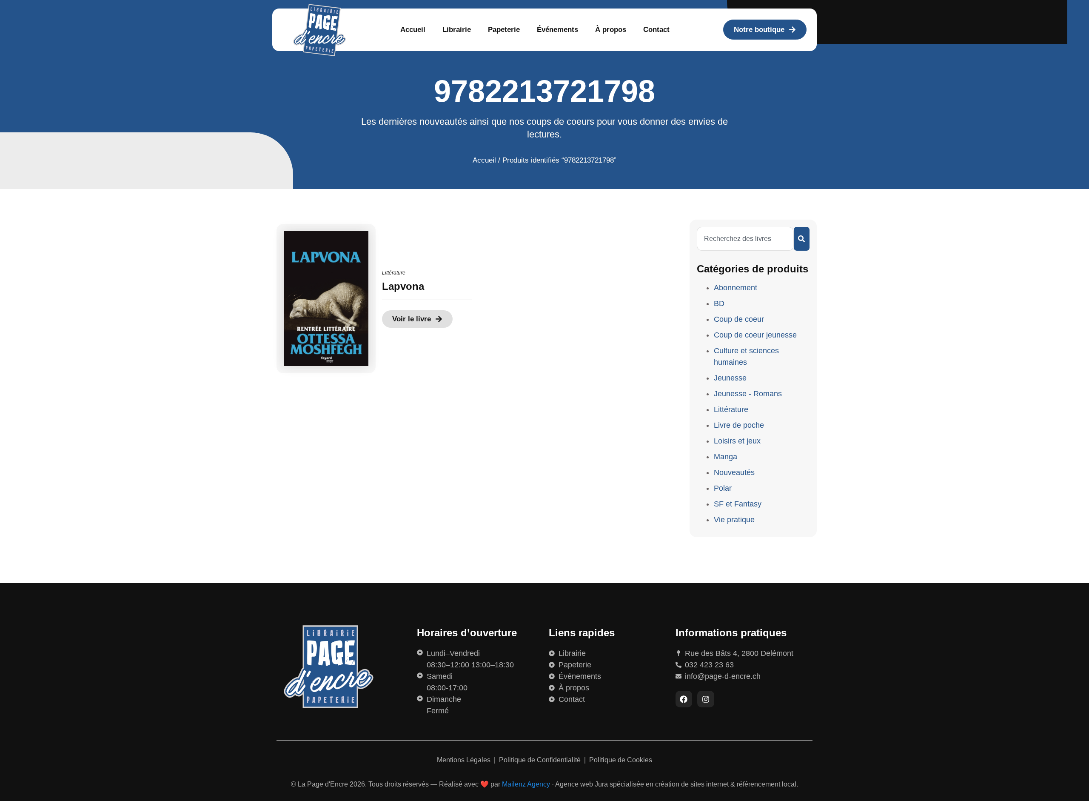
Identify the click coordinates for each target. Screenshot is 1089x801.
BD (719, 303)
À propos (610, 30)
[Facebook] (684, 699)
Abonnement (735, 287)
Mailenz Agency (526, 784)
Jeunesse (730, 378)
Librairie (456, 30)
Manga (725, 456)
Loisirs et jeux (737, 441)
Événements (557, 30)
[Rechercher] (802, 239)
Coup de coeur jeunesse (755, 335)
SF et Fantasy (737, 504)
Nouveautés (734, 472)
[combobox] (745, 239)
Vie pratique (734, 519)
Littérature (393, 273)
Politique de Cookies (620, 760)
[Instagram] (705, 699)
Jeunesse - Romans (748, 393)
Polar (723, 488)
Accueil (412, 30)
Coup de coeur (739, 319)
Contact (656, 30)
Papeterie (504, 30)
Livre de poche (739, 425)
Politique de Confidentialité (540, 760)
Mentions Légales (464, 760)
